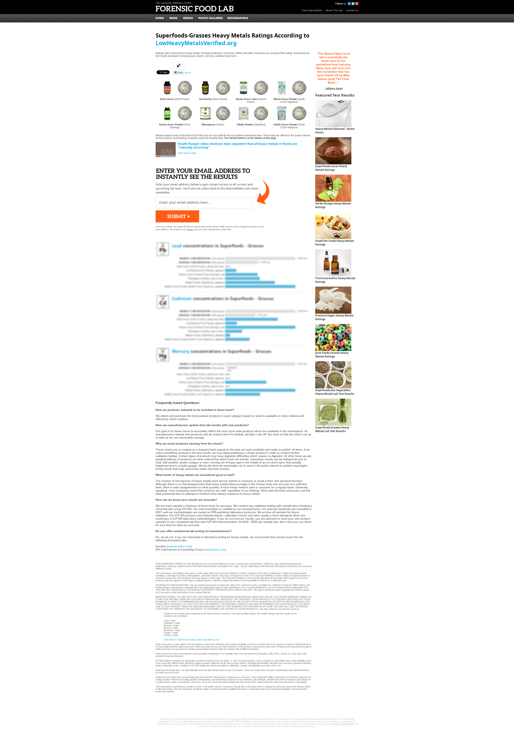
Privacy (236, 719)
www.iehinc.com (215, 549)
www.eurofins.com (179, 546)
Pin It (188, 72)
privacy (190, 229)
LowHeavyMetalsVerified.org (196, 43)
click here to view (187, 153)
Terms (244, 719)
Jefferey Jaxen (334, 88)
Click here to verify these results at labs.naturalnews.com (191, 639)
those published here (344, 724)
